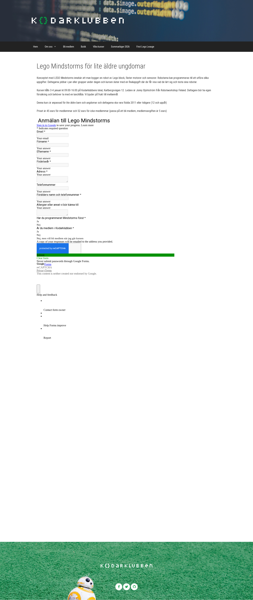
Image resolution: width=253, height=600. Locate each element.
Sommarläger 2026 (120, 46)
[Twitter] (126, 586)
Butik (83, 46)
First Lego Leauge (145, 46)
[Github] (134, 586)
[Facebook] (118, 586)
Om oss (48, 46)
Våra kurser (98, 46)
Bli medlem (68, 46)
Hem (35, 46)
